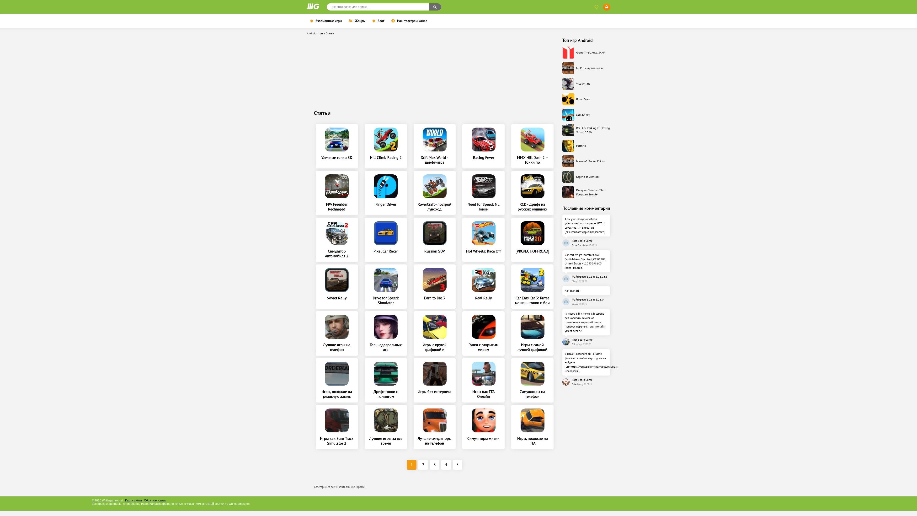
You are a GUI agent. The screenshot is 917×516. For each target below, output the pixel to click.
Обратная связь (155, 500)
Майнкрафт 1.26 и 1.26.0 (588, 299)
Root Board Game (582, 240)
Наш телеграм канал (412, 21)
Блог (381, 21)
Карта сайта (133, 500)
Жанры (360, 21)
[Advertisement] (434, 73)
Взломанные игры (328, 21)
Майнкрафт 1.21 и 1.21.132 (589, 276)
